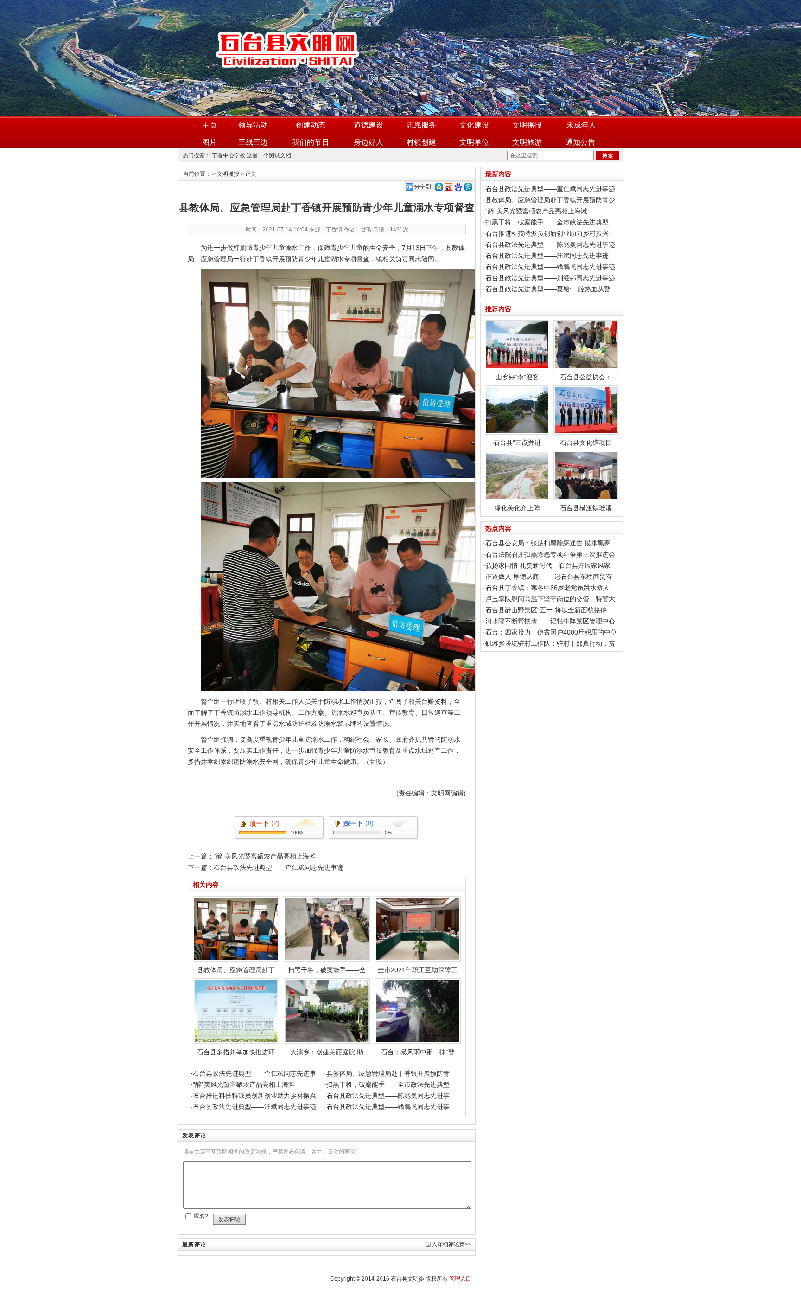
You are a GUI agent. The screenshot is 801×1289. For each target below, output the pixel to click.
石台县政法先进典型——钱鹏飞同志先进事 (388, 1106)
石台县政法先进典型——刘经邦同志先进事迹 (550, 278)
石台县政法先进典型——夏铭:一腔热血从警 (547, 289)
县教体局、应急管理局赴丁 (236, 970)
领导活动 (253, 125)
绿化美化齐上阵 (517, 508)
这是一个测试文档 (269, 155)
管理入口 (460, 1279)
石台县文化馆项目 (586, 442)
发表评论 (229, 1219)
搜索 (607, 156)
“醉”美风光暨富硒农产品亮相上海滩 (265, 856)
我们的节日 (310, 142)
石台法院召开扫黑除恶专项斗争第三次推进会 (550, 554)
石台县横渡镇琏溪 (586, 508)
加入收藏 (605, 6)
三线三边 (253, 142)
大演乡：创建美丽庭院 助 (326, 1052)
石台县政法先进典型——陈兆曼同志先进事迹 (550, 244)
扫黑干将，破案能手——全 (327, 970)
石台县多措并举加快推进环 (236, 1052)
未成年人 (581, 125)
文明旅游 (527, 142)
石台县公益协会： (586, 377)
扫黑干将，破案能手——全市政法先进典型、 (550, 222)
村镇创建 (421, 142)
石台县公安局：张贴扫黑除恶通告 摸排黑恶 (547, 543)
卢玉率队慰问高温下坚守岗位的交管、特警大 (550, 599)
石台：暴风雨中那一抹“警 (418, 1052)
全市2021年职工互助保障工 (418, 970)
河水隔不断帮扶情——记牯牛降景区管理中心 (550, 621)
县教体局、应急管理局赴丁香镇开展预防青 (388, 1073)
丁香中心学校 (228, 155)
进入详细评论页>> (448, 1244)
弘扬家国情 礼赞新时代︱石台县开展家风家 (547, 565)
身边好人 (368, 142)
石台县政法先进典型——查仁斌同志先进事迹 (278, 867)
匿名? (201, 1216)
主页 (209, 125)
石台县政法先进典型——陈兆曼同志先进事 (388, 1095)
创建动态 (310, 125)
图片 (209, 142)
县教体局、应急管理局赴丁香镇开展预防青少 (550, 200)
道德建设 (368, 125)
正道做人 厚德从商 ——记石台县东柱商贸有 (548, 576)
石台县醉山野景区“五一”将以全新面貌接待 (546, 610)
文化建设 (474, 125)
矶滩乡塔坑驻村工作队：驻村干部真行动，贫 (550, 643)
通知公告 (580, 142)
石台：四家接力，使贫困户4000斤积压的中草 (551, 632)
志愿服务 (421, 125)
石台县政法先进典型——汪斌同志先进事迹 (254, 1106)
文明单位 (474, 142)
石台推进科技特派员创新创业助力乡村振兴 (254, 1095)
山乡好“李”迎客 (517, 377)
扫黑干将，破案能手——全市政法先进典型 (388, 1084)
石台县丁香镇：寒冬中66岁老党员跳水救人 (547, 587)
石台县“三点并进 (517, 442)
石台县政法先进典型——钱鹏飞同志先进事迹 (550, 266)
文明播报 (527, 125)
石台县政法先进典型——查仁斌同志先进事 (254, 1073)
